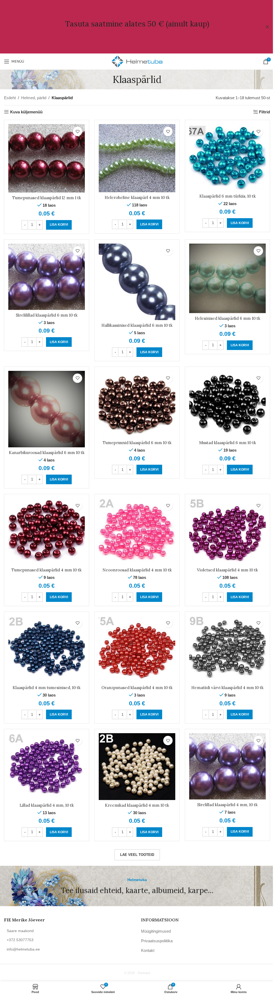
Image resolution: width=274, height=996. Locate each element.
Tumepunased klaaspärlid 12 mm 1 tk (46, 197)
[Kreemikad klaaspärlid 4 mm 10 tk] (137, 766)
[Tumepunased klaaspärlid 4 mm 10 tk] (46, 531)
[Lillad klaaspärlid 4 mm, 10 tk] (46, 766)
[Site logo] (137, 61)
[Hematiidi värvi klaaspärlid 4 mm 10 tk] (227, 649)
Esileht (10, 97)
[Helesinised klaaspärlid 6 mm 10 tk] (227, 278)
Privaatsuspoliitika (157, 941)
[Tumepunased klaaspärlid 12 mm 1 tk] (46, 158)
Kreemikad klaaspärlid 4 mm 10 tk (137, 805)
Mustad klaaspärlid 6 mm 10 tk (227, 442)
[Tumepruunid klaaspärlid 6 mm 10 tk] (137, 404)
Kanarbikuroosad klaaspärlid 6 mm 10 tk (47, 452)
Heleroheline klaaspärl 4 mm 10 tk (137, 197)
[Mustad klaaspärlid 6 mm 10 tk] (227, 404)
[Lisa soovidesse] (77, 131)
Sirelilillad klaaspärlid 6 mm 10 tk (47, 315)
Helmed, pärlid (33, 97)
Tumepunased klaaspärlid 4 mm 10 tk (47, 569)
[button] (59, 225)
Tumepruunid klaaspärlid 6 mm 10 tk (137, 442)
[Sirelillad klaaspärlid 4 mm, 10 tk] (227, 766)
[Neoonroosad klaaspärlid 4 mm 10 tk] (137, 531)
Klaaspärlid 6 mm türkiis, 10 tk (227, 196)
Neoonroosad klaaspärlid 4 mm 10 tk (137, 569)
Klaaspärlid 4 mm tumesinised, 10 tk (47, 687)
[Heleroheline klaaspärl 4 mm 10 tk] (137, 158)
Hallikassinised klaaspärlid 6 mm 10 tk (137, 325)
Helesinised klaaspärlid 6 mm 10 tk (227, 318)
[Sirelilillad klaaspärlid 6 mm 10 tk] (46, 277)
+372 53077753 (20, 940)
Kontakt (147, 950)
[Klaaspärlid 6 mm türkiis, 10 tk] (227, 157)
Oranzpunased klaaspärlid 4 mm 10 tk (137, 687)
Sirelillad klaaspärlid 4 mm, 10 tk (227, 804)
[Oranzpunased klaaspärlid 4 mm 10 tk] (137, 649)
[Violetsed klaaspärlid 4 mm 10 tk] (227, 531)
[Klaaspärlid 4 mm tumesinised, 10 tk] (46, 649)
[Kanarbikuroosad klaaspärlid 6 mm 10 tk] (46, 409)
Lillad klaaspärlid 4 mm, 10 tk (47, 805)
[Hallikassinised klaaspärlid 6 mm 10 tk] (137, 282)
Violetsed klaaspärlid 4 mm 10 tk (227, 569)
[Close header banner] (267, 26)
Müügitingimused (156, 931)
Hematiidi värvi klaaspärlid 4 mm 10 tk (227, 687)
